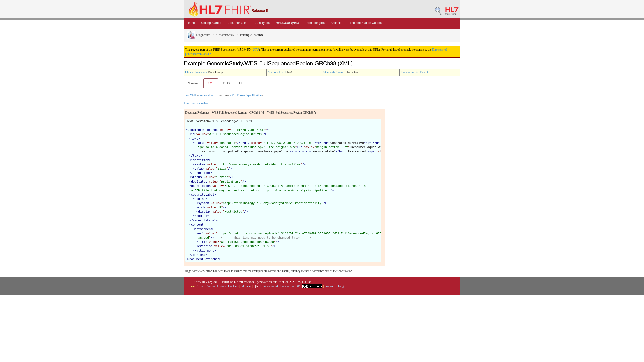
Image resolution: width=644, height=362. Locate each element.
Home (191, 22)
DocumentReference (203, 130)
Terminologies (315, 22)
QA (256, 286)
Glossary (246, 286)
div (246, 143)
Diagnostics (202, 35)
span (372, 151)
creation (205, 246)
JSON (226, 83)
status (200, 143)
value (199, 169)
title (202, 242)
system (200, 164)
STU (256, 49)
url (201, 233)
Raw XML (190, 95)
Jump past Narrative (196, 103)
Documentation (237, 22)
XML (210, 83)
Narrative (193, 83)
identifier (200, 160)
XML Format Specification (245, 95)
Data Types (262, 22)
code (201, 207)
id (193, 134)
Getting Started (211, 22)
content (197, 225)
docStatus (199, 182)
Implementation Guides (366, 22)
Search (201, 286)
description (201, 186)
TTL (241, 83)
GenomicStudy (225, 35)
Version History (216, 286)
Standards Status (333, 72)
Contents (233, 286)
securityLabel (202, 195)
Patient (424, 72)
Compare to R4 (269, 286)
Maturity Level (277, 72)
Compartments (409, 72)
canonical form (207, 95)
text (194, 139)
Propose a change (334, 286)
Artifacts (336, 22)
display (204, 212)
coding (200, 199)
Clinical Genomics (196, 72)
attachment (203, 229)
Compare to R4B (290, 286)
